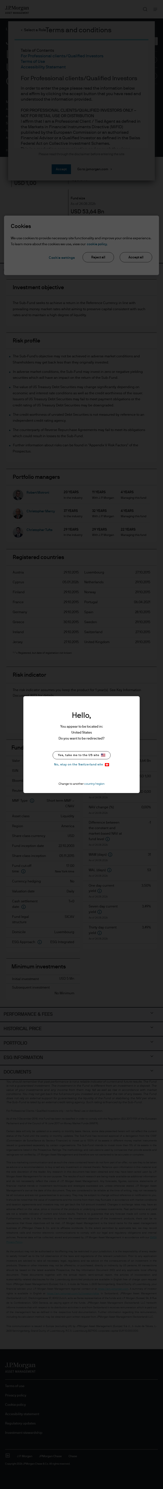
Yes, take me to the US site (78, 755)
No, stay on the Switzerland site (78, 764)
